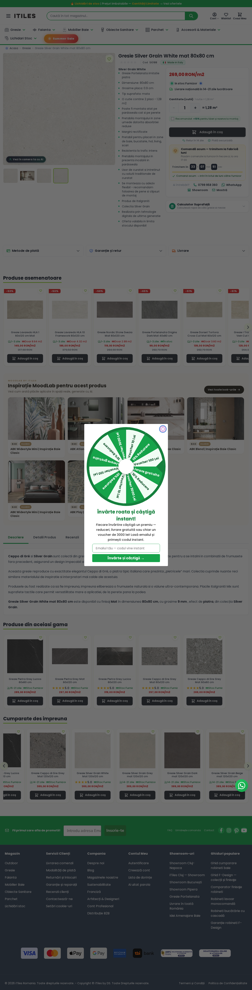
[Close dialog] (162, 429)
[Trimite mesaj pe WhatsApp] (241, 785)
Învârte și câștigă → (126, 558)
